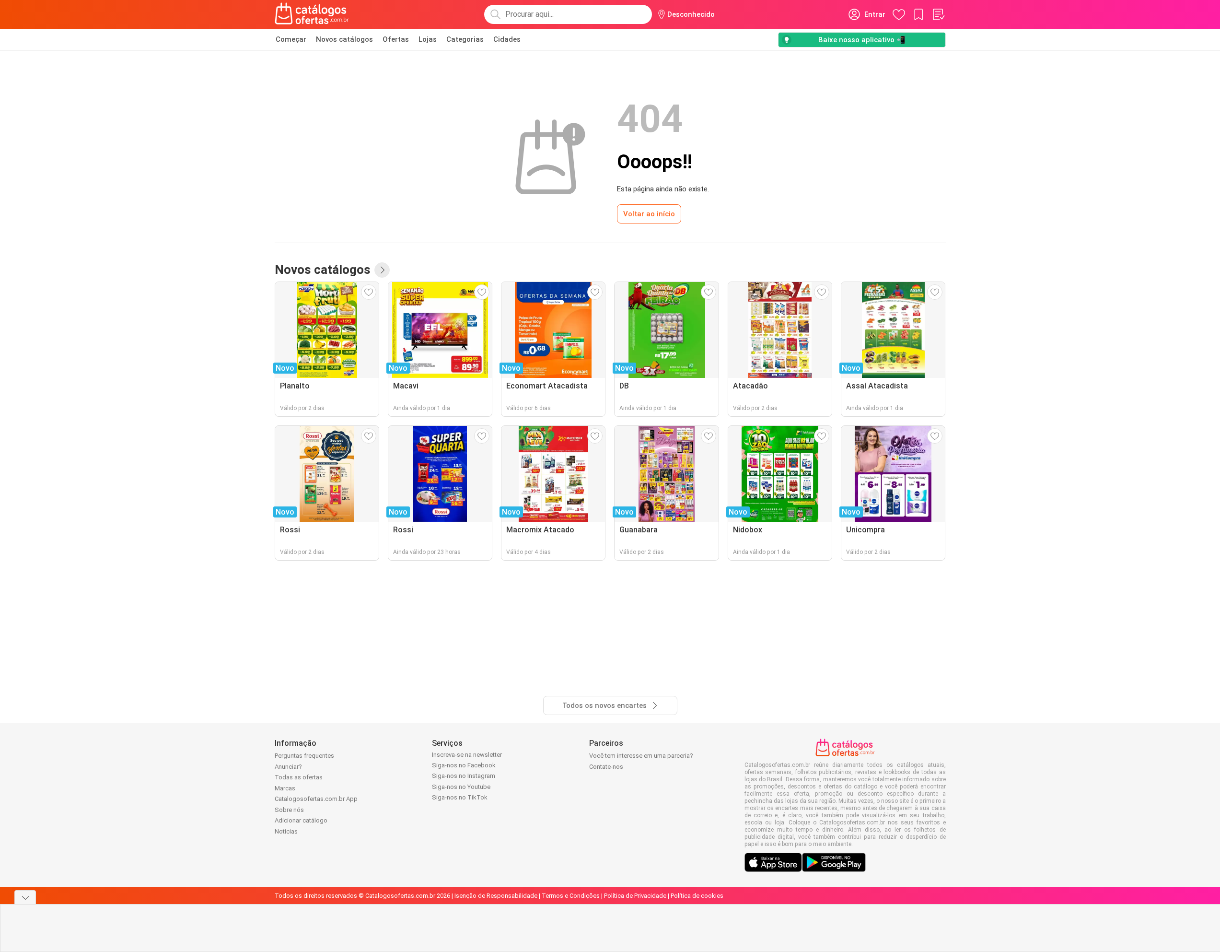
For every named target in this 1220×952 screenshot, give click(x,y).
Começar (291, 39)
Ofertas (396, 39)
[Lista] (938, 14)
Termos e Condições (571, 895)
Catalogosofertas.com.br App (316, 798)
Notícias (286, 831)
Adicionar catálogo (301, 820)
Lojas (427, 39)
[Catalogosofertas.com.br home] (312, 14)
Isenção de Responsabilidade (495, 895)
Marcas (285, 788)
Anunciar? (288, 766)
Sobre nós (289, 809)
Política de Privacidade (635, 895)
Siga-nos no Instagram (463, 775)
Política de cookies (697, 895)
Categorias (465, 39)
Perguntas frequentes (304, 755)
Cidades (507, 39)
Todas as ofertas (299, 777)
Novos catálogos (344, 39)
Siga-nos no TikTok (460, 797)
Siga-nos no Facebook (464, 765)
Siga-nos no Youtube (461, 786)
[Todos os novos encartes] (382, 270)
